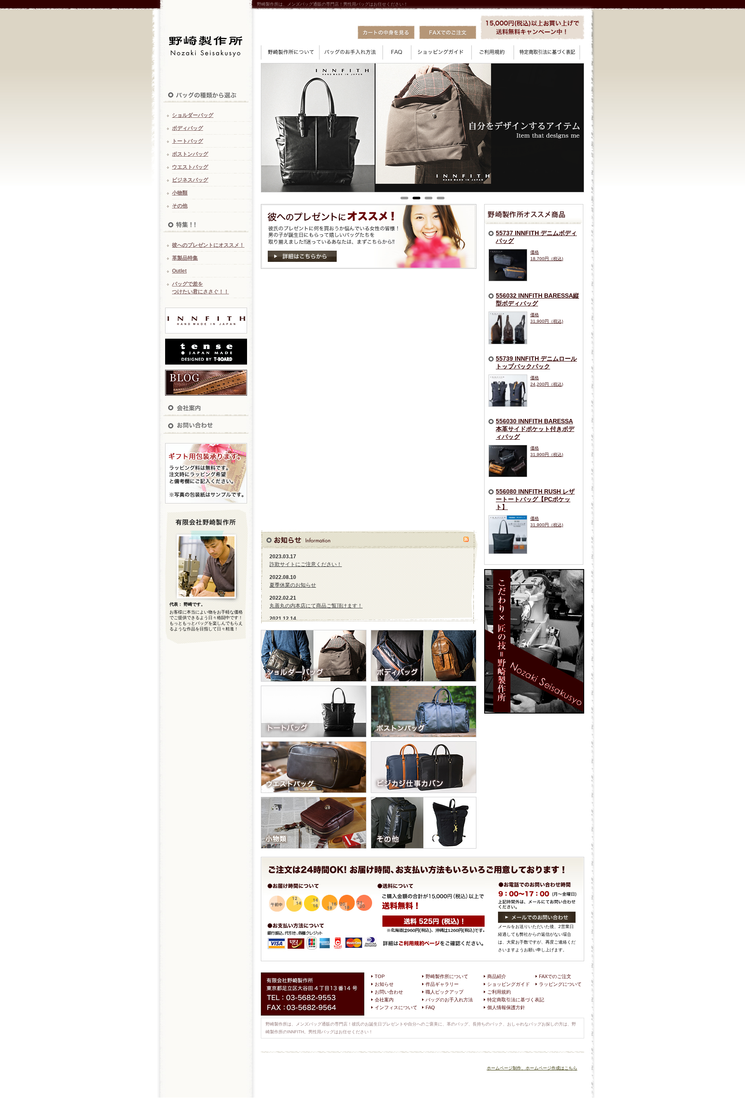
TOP (380, 976)
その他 (180, 206)
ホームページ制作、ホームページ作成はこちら (532, 1068)
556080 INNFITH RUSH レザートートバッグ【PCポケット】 (535, 499)
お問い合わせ (389, 991)
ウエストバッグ (190, 167)
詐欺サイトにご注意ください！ (305, 564)
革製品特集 (185, 258)
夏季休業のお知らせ (292, 585)
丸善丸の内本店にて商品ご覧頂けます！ (316, 606)
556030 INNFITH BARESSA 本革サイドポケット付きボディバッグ (535, 429)
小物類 (180, 193)
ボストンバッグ (190, 154)
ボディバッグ (187, 128)
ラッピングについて (560, 984)
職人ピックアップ (444, 991)
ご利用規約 (499, 991)
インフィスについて (396, 1007)
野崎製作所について (447, 976)
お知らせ (384, 984)
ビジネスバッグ (190, 180)
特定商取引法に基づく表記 (515, 999)
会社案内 (384, 999)
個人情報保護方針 (506, 1007)
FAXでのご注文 (555, 976)
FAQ (430, 1007)
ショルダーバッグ (192, 115)
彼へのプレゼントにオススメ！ (208, 245)
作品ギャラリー (442, 984)
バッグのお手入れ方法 (449, 999)
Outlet (179, 271)
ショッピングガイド (508, 984)
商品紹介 (496, 976)
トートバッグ (187, 141)
